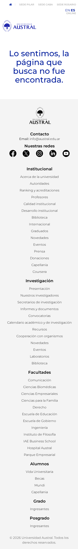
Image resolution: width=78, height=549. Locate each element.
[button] (39, 184)
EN (67, 10)
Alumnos (39, 463)
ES (73, 10)
